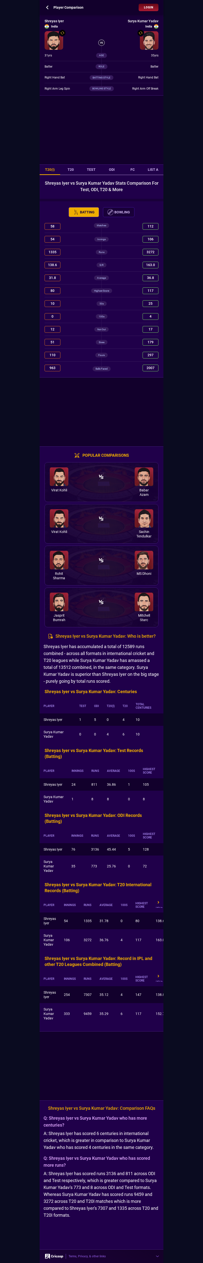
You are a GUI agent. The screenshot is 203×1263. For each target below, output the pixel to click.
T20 (71, 170)
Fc (132, 170)
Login (148, 7)
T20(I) (50, 170)
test (91, 170)
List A (153, 170)
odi (112, 170)
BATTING (87, 212)
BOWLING (122, 212)
